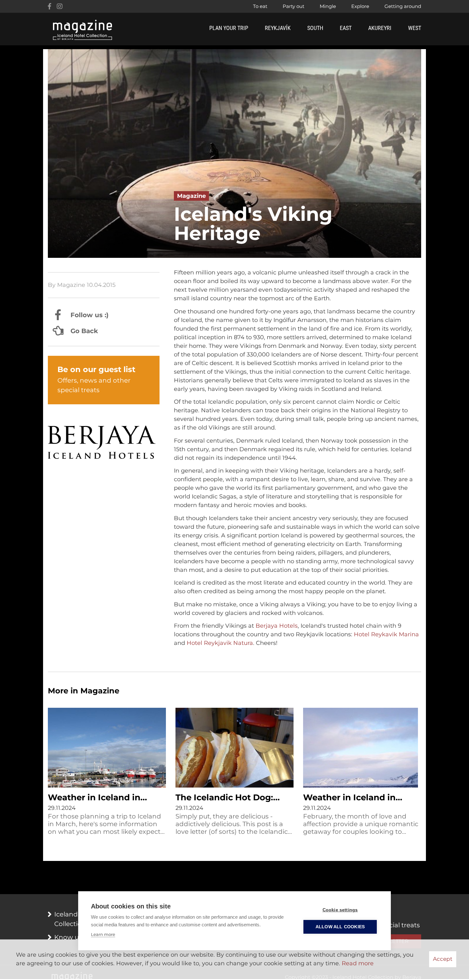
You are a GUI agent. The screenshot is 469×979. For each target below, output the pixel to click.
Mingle (328, 6)
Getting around (402, 6)
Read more (358, 963)
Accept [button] (442, 959)
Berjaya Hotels (277, 625)
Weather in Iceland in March (94, 798)
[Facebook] (49, 6)
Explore (360, 6)
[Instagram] (60, 6)
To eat (260, 6)
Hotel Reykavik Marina (386, 634)
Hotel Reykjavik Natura (220, 642)
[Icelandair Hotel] (104, 443)
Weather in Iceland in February (349, 798)
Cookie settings (340, 910)
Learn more (103, 934)
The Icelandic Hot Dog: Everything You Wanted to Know (232, 798)
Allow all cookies (340, 926)
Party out (293, 6)
